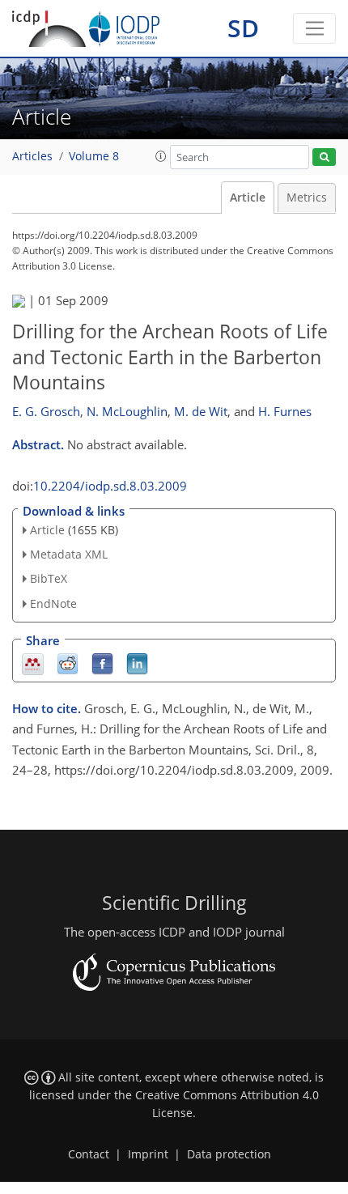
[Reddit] (68, 662)
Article (247, 197)
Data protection (229, 1154)
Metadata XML (69, 554)
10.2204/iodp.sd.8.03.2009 (110, 486)
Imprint (148, 1154)
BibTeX (48, 578)
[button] (161, 156)
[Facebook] (102, 662)
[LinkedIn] (137, 662)
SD (243, 28)
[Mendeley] (33, 662)
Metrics (306, 197)
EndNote (53, 603)
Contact (88, 1154)
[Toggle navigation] (314, 28)
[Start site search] (324, 157)
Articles (32, 156)
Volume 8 (94, 156)
